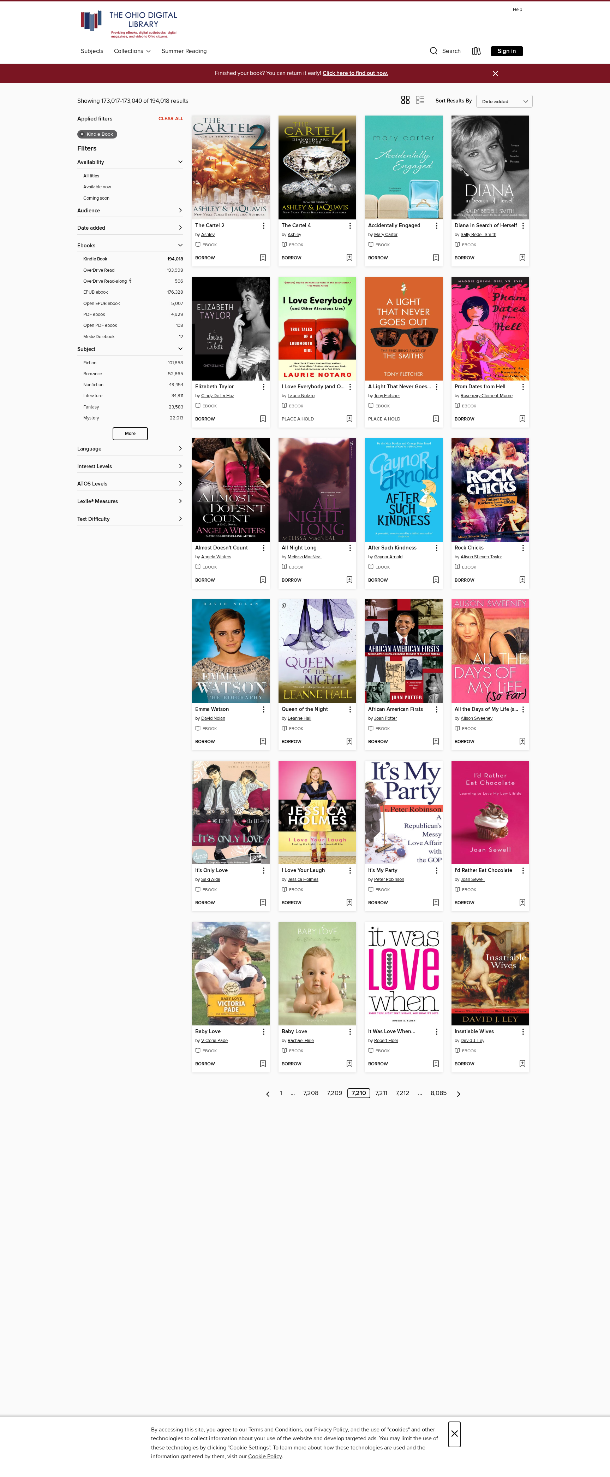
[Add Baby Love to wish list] (262, 1064)
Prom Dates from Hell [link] (480, 387)
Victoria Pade (214, 1040)
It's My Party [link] (382, 870)
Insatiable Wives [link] (474, 1032)
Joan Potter (385, 718)
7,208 (310, 1093)
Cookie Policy (265, 1456)
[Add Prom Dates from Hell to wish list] (522, 419)
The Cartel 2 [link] (210, 226)
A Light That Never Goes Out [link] (400, 387)
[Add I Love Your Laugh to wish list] (349, 903)
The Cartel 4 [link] (296, 226)
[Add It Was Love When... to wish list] (435, 1064)
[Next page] (459, 1093)
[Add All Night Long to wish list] (349, 580)
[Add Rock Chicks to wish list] (522, 580)
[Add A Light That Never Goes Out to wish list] (435, 419)
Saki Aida (210, 879)
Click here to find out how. (355, 73)
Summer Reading (184, 51)
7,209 (334, 1093)
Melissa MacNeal (305, 557)
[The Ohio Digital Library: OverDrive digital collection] (129, 24)
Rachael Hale (301, 1040)
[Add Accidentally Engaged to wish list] (435, 258)
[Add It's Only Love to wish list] (262, 903)
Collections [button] (130, 51)
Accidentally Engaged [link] (394, 226)
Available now (97, 187)
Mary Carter (385, 234)
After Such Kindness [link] (392, 548)
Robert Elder (386, 1040)
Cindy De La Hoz (217, 396)
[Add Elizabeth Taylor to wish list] (262, 419)
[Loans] (476, 52)
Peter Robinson (389, 879)
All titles (91, 176)
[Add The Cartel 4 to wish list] (349, 258)
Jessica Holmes (303, 879)
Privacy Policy (331, 1429)
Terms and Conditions (275, 1429)
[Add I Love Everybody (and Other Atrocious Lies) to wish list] (349, 419)
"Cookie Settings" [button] (249, 1447)
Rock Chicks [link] (469, 548)
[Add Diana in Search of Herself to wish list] (522, 258)
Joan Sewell (473, 879)
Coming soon (96, 198)
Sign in (507, 51)
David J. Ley (472, 1040)
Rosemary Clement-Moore (487, 396)
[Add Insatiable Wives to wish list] (522, 1064)
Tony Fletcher (387, 396)
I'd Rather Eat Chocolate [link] (483, 870)
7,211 (381, 1093)
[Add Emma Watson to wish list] (262, 742)
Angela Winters (216, 557)
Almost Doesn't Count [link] (221, 548)
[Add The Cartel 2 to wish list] (262, 258)
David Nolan (213, 718)
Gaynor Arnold (388, 557)
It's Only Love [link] (211, 870)
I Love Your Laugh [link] (303, 870)
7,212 (402, 1093)
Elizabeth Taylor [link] (214, 387)
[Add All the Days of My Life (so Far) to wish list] (522, 742)
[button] (444, 52)
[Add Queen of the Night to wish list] (349, 742)
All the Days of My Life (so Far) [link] (487, 709)
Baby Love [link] (208, 1032)
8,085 (439, 1093)
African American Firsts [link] (395, 709)
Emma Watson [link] (212, 709)
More (130, 434)
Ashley (208, 234)
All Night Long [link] (299, 548)
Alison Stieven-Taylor (481, 557)
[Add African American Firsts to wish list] (435, 742)
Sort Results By (454, 101)
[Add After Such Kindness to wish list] (435, 580)
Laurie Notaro (301, 396)
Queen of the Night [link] (305, 709)
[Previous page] (268, 1093)
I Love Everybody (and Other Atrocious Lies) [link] (314, 387)
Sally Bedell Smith (478, 234)
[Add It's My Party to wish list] (435, 903)
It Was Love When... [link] (391, 1032)
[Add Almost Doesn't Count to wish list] (262, 580)
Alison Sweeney (476, 718)
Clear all (171, 119)
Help (517, 9)
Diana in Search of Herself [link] (486, 226)
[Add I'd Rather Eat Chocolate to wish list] (522, 903)
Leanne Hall (299, 718)
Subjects (92, 51)
